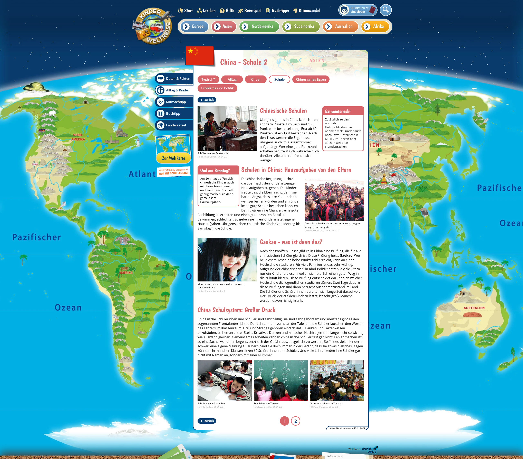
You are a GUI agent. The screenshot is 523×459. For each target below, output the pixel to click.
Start (188, 10)
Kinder (256, 79)
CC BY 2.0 (223, 156)
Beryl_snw (206, 290)
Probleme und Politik (217, 88)
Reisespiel (253, 10)
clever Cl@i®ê (264, 406)
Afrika (378, 26)
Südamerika (304, 26)
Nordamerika (262, 26)
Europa (197, 26)
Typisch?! (208, 79)
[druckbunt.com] (363, 450)
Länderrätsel (176, 125)
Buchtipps (280, 10)
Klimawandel (309, 10)
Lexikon (209, 10)
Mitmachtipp (176, 102)
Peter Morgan (320, 406)
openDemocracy (316, 230)
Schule (279, 79)
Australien (343, 26)
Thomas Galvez (209, 156)
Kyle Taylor (206, 406)
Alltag (232, 79)
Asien (227, 26)
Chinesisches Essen (311, 79)
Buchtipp (173, 113)
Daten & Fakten (178, 78)
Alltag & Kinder (177, 90)
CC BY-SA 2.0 (332, 230)
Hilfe (230, 10)
